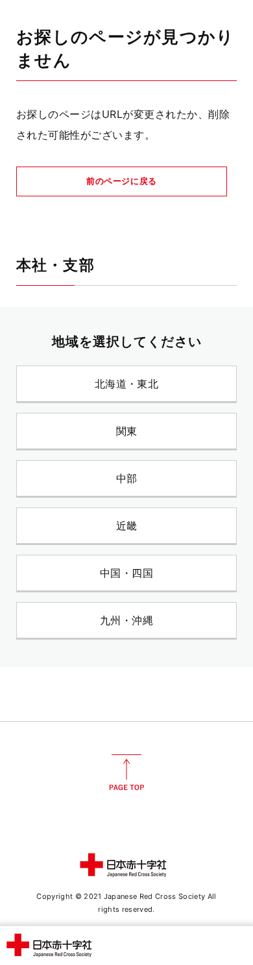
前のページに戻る (121, 181)
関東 (127, 430)
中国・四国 (126, 572)
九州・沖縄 (126, 620)
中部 (127, 478)
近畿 (127, 525)
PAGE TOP (126, 772)
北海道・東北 (127, 383)
